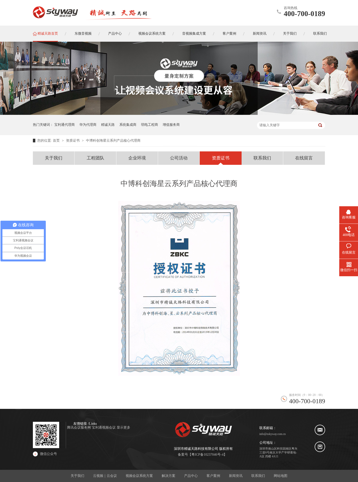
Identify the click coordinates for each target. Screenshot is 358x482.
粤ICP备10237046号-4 (207, 454)
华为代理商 (87, 125)
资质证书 (73, 140)
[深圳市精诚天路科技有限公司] (55, 12)
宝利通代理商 (64, 125)
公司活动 (179, 158)
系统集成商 (127, 125)
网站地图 (280, 476)
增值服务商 (171, 125)
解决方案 (168, 476)
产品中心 (191, 476)
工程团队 (95, 158)
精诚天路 (108, 125)
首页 (57, 140)
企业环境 (137, 158)
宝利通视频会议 (104, 427)
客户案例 (213, 476)
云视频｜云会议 (105, 476)
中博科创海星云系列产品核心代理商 (113, 140)
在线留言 (304, 158)
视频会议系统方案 (139, 476)
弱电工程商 (149, 125)
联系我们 (262, 158)
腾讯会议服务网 (79, 427)
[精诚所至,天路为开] (119, 18)
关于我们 (53, 158)
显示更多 (123, 427)
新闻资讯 (236, 476)
